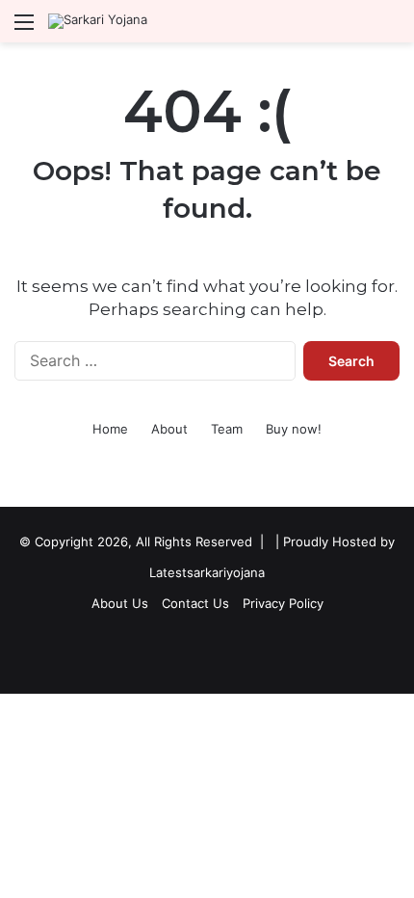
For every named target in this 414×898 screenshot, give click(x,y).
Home (110, 428)
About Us (119, 603)
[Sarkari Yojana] (97, 21)
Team (227, 428)
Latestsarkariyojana (207, 572)
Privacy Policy (283, 603)
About (169, 428)
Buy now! (294, 428)
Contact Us (195, 603)
